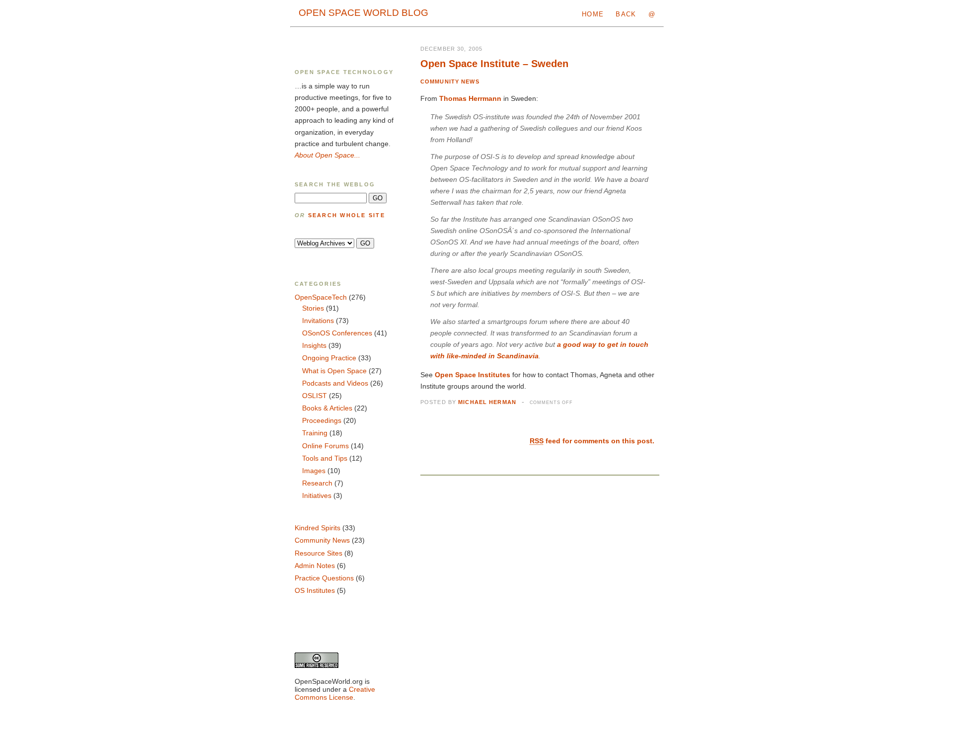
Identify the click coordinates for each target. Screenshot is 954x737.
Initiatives (316, 495)
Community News (449, 81)
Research (317, 483)
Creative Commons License (335, 693)
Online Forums (325, 446)
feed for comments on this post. (592, 441)
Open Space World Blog (363, 12)
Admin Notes (315, 566)
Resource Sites (318, 553)
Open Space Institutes (472, 375)
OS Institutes (315, 590)
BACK (626, 14)
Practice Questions (324, 578)
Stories (313, 308)
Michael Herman (487, 402)
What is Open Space (334, 371)
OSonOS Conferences (337, 333)
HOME (593, 14)
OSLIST (314, 396)
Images (313, 471)
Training (314, 433)
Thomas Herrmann (470, 98)
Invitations (318, 321)
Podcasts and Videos (335, 383)
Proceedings (321, 420)
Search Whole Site (346, 215)
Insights (314, 345)
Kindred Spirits (317, 528)
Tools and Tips (324, 458)
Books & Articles (327, 408)
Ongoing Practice (329, 358)
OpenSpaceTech (321, 297)
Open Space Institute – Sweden (494, 63)
